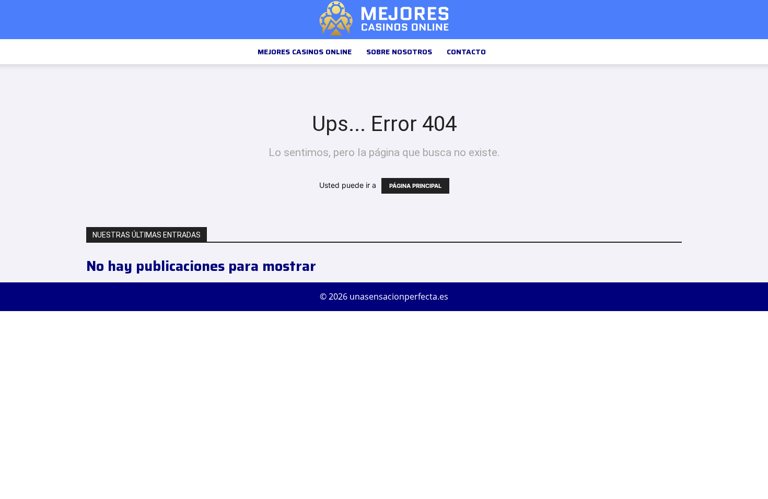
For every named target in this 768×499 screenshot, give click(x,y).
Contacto (466, 51)
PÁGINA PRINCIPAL (415, 185)
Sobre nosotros (399, 51)
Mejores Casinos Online (305, 51)
